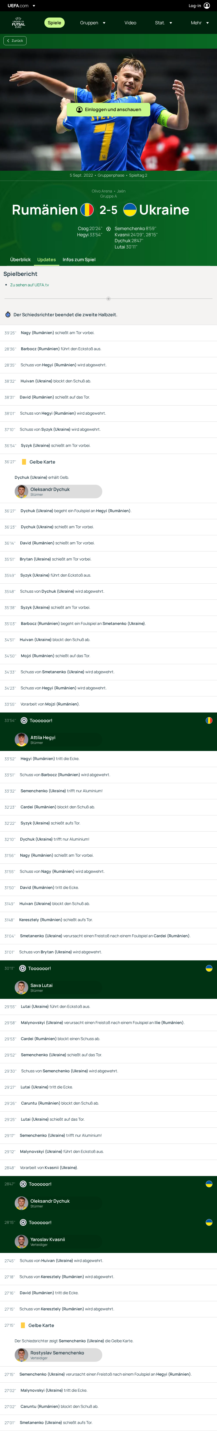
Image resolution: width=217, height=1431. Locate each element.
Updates (46, 259)
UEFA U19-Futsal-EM (19, 22)
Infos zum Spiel (79, 259)
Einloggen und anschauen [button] (113, 109)
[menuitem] (57, 22)
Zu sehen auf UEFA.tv (29, 284)
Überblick (20, 259)
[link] (54, 22)
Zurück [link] (17, 40)
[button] (93, 22)
